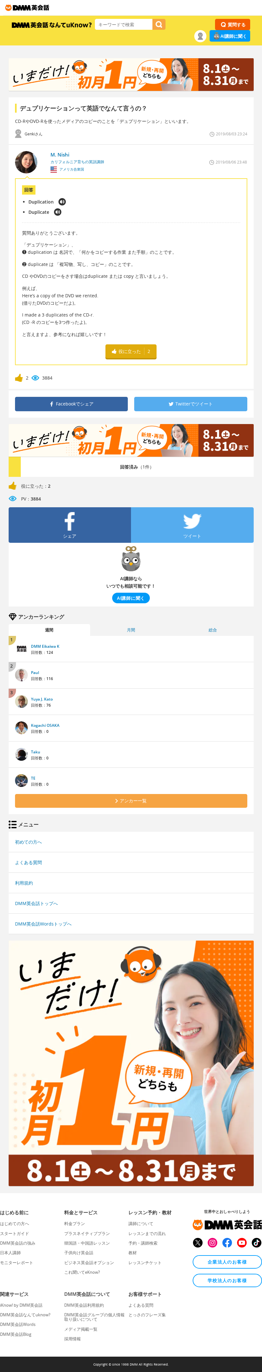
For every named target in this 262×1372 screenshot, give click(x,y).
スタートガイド (14, 1233)
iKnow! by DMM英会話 (21, 1305)
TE (33, 778)
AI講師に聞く (233, 36)
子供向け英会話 (78, 1253)
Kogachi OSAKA (45, 725)
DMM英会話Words (17, 1324)
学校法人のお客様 (227, 1280)
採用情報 (72, 1339)
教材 (132, 1253)
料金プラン (74, 1223)
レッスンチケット (145, 1262)
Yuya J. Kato (42, 699)
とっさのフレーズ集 (147, 1315)
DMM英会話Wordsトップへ (43, 924)
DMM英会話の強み (17, 1243)
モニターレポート (16, 1262)
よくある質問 (28, 862)
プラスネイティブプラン (87, 1233)
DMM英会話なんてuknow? (25, 1315)
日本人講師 (10, 1253)
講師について (140, 1223)
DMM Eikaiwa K (45, 646)
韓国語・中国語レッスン (87, 1243)
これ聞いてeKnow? (82, 1272)
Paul (35, 672)
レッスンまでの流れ (147, 1233)
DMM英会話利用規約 (84, 1305)
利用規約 (24, 883)
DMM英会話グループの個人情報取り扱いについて (94, 1317)
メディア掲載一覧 (80, 1329)
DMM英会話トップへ (36, 903)
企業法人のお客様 (227, 1262)
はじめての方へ (14, 1223)
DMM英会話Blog (15, 1334)
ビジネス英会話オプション (89, 1262)
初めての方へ (28, 842)
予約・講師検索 (143, 1243)
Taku (35, 752)
